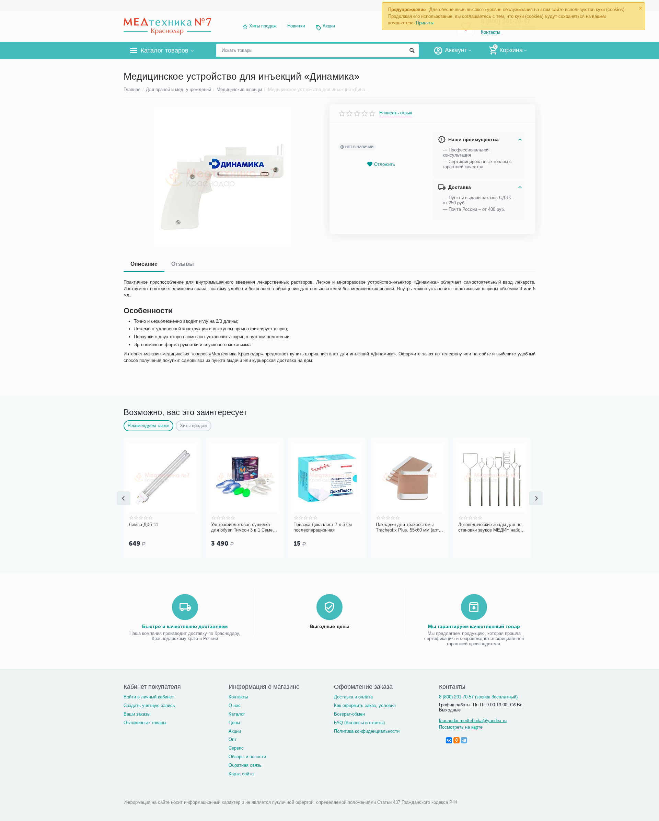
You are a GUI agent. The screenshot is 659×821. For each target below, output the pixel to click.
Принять (424, 22)
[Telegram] (464, 740)
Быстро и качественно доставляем (185, 626)
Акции (329, 25)
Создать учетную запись (149, 705)
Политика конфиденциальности (367, 731)
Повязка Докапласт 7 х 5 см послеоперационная (322, 527)
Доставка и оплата (353, 696)
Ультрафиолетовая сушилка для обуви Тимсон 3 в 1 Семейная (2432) (243, 527)
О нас (235, 705)
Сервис (236, 748)
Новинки (295, 25)
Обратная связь (245, 765)
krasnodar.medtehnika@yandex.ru (473, 720)
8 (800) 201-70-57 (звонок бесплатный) (478, 696)
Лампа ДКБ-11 (143, 524)
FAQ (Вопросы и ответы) (359, 722)
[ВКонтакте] (449, 740)
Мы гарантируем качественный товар (474, 626)
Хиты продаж (263, 25)
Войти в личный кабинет (149, 696)
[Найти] (412, 50)
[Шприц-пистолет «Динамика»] (222, 178)
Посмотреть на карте (461, 727)
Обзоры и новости (247, 756)
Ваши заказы (137, 714)
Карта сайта (241, 773)
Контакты (238, 696)
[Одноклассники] (456, 740)
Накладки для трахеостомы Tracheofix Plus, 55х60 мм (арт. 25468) (408, 527)
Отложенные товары (145, 722)
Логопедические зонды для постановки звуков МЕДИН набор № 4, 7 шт (490, 527)
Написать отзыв (395, 113)
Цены (234, 722)
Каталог (237, 714)
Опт (232, 739)
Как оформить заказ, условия (365, 705)
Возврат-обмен (349, 714)
